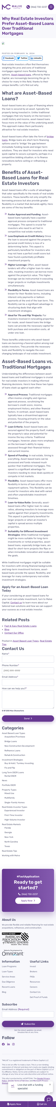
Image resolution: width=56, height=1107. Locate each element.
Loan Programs (9, 966)
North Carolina (11, 841)
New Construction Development (19, 746)
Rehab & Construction (14, 755)
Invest (33, 966)
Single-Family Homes (14, 802)
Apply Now (26, 900)
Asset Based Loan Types (26, 641)
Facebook (8, 58)
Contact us (16, 602)
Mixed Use (9, 793)
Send (27, 718)
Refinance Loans (12, 750)
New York (8, 837)
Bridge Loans (10, 741)
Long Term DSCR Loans (13, 772)
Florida (7, 828)
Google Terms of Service (18, 1081)
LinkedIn (35, 58)
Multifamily (9, 798)
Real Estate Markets (11, 824)
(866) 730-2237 (39, 7)
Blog (4, 992)
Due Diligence (8, 982)
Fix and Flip (9, 768)
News (4, 780)
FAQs (32, 976)
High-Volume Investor (14, 819)
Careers (33, 987)
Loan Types (7, 971)
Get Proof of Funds (38, 997)
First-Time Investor (13, 815)
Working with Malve (11, 855)
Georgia (8, 832)
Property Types (9, 790)
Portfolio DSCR (9, 785)
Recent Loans (8, 987)
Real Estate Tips (9, 851)
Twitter (21, 58)
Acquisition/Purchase (14, 736)
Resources (35, 982)
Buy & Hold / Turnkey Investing (19, 763)
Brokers (33, 971)
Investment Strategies (12, 760)
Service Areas (8, 976)
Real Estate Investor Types (14, 807)
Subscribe (29, 1024)
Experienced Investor (14, 810)
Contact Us (35, 992)
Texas (7, 846)
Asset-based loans (21, 74)
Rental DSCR (10, 776)
